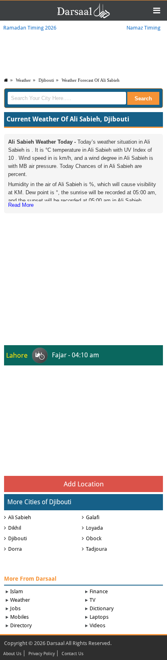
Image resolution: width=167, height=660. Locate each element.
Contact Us (73, 654)
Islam (16, 591)
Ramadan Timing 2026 (29, 28)
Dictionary (101, 608)
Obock (93, 538)
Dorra (15, 549)
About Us (12, 654)
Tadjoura (96, 549)
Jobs (15, 608)
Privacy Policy (41, 654)
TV (92, 600)
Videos (97, 625)
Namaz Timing (143, 28)
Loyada (94, 528)
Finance (99, 591)
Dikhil (14, 528)
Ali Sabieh (19, 517)
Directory (21, 625)
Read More (21, 205)
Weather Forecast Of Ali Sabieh (91, 80)
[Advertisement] (83, 265)
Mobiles (19, 617)
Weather (23, 80)
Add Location (84, 484)
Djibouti (46, 80)
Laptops (99, 617)
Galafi (92, 517)
